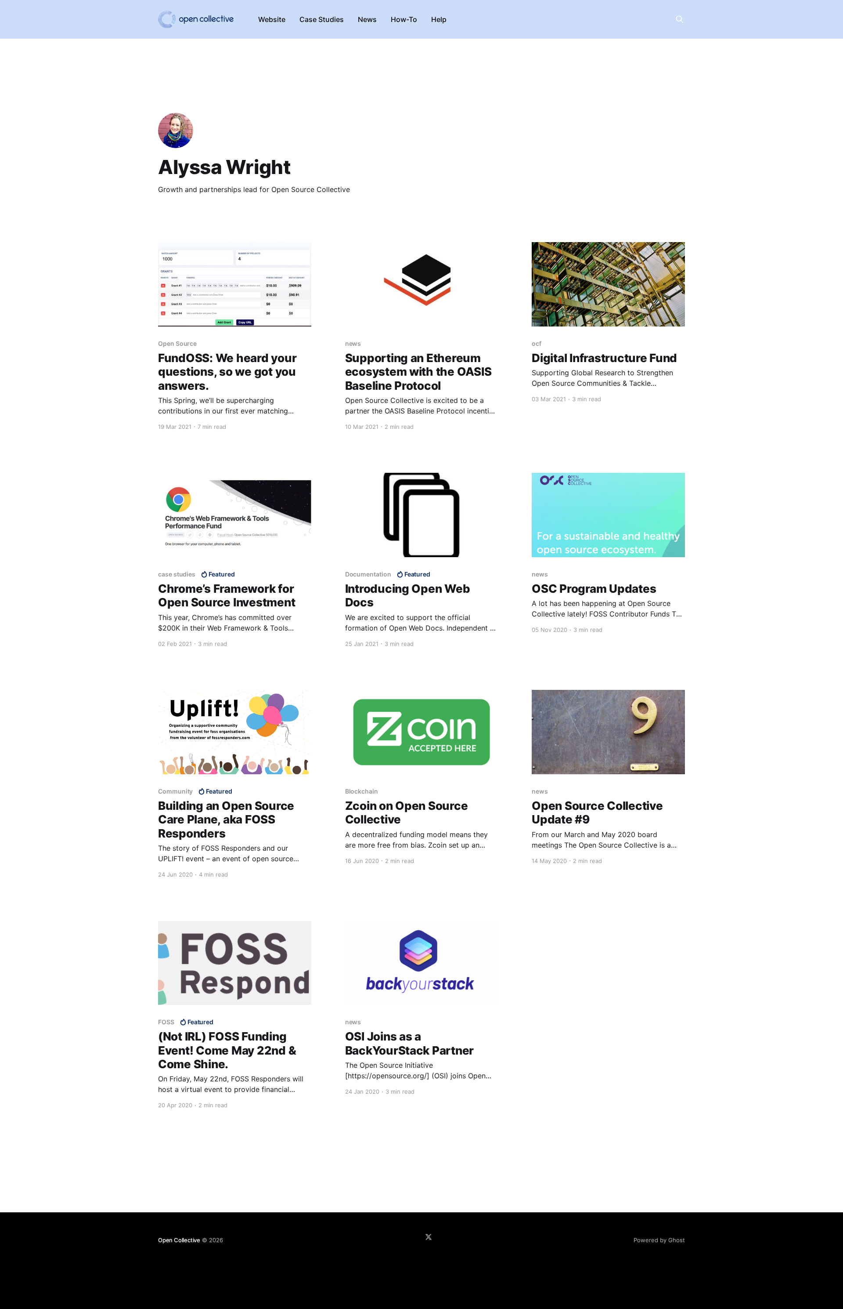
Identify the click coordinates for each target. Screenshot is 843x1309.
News (367, 19)
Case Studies (321, 19)
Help (439, 19)
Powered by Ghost (659, 1240)
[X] (428, 1236)
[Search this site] (680, 19)
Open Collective (179, 1240)
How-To (404, 19)
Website (271, 19)
